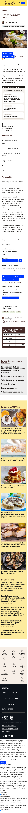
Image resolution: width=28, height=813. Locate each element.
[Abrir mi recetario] (23, 3)
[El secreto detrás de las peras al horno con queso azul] (13, 561)
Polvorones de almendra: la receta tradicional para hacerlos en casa (11, 623)
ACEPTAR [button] (13, 759)
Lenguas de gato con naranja (12, 376)
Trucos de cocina (9, 693)
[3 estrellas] (12, 260)
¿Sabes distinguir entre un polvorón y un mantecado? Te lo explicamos (12, 632)
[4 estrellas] (16, 260)
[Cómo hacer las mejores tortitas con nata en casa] (13, 475)
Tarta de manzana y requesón (10, 108)
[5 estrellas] (20, 260)
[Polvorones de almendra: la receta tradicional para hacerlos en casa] (13, 448)
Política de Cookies (9, 725)
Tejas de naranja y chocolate (12, 380)
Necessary (4, 794)
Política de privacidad (10, 728)
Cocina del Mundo (10, 699)
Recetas (5, 688)
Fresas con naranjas (9, 388)
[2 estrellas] (8, 260)
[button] (3, 3)
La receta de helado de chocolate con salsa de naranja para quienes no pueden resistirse (12, 99)
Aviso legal (6, 731)
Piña (18, 312)
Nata (12, 312)
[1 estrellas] (4, 260)
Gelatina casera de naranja (12, 392)
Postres (4, 10)
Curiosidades (7, 709)
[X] (9, 341)
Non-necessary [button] (5, 809)
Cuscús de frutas (8, 384)
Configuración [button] (4, 759)
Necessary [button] (3, 792)
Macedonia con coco (10, 116)
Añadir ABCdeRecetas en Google (14, 26)
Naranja (6, 312)
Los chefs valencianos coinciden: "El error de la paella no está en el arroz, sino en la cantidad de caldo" (13, 599)
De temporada (8, 704)
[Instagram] (9, 345)
